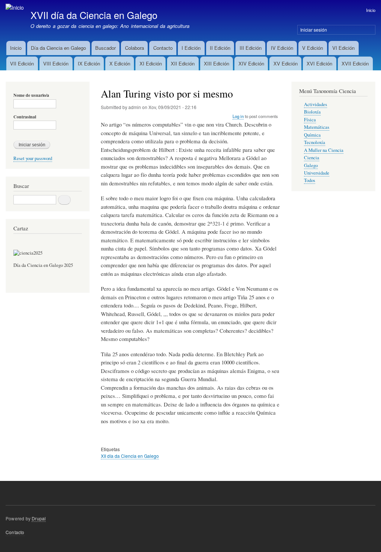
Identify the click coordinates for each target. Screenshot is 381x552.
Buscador (105, 47)
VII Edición (22, 63)
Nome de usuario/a (31, 95)
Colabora (134, 47)
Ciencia (311, 157)
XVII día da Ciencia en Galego (94, 15)
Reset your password (32, 158)
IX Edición (89, 63)
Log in (238, 116)
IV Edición (282, 47)
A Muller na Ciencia (323, 150)
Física (310, 120)
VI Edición (343, 47)
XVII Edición (355, 63)
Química (312, 135)
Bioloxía (312, 112)
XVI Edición (319, 63)
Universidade (316, 173)
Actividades (315, 104)
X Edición (119, 63)
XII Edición (183, 63)
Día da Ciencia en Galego (58, 47)
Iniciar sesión (313, 29)
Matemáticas (316, 127)
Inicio (370, 10)
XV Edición (285, 63)
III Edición (251, 47)
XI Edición (151, 63)
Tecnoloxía (314, 142)
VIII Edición (55, 63)
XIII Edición (216, 63)
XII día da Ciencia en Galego (130, 456)
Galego (311, 165)
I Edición (191, 47)
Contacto (163, 47)
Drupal (39, 518)
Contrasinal (24, 117)
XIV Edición (251, 63)
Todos (309, 180)
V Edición (312, 47)
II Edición (220, 47)
